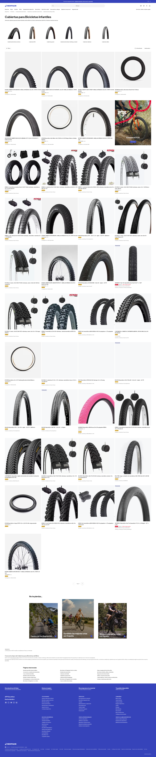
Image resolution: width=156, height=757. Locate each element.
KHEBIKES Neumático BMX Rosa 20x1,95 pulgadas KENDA (92, 427)
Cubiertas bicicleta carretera (14, 41)
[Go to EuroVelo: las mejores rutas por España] (91, 636)
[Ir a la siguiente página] (82, 583)
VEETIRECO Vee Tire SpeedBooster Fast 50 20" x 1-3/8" (128, 282)
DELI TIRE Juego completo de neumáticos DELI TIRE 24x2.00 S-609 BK (132, 476)
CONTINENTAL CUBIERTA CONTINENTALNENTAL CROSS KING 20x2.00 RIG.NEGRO (132, 332)
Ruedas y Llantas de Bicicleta (29, 677)
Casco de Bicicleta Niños (28, 673)
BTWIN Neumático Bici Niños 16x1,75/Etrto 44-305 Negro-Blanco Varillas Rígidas (59, 139)
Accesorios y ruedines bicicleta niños (31, 672)
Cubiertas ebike (105, 41)
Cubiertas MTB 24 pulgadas (66, 677)
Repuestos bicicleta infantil (103, 673)
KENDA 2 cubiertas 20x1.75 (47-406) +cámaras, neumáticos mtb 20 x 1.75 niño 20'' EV (60, 188)
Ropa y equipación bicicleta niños (104, 670)
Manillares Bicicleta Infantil (29, 675)
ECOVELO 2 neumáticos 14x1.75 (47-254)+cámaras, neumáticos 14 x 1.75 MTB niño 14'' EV (59, 476)
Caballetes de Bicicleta (65, 675)
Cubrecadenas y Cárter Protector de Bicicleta (107, 677)
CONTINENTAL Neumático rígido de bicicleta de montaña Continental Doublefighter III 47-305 (22, 476)
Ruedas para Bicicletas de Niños (30, 670)
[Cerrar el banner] (150, 1)
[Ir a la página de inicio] (10, 6)
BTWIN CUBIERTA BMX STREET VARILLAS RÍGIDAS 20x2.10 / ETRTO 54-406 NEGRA (96, 90)
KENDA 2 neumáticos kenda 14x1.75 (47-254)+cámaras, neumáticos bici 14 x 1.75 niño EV (132, 428)
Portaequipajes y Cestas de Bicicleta (31, 679)
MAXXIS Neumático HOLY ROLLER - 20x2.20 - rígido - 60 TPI (129, 380)
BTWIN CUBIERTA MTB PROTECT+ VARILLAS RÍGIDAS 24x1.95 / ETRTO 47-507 (22, 572)
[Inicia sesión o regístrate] (146, 5)
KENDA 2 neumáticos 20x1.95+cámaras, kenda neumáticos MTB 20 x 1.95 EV (59, 332)
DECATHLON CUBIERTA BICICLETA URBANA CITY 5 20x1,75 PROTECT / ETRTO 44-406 (22, 139)
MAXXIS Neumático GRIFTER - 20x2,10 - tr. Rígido (53, 427)
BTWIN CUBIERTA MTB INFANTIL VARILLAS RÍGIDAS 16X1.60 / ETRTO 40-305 (95, 139)
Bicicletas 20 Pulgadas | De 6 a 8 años (68, 679)
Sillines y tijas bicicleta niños (103, 675)
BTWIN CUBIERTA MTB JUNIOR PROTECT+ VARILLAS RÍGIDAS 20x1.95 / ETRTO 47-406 (59, 283)
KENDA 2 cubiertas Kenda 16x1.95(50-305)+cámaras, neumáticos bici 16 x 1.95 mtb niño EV (96, 188)
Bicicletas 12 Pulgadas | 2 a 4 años (30, 680)
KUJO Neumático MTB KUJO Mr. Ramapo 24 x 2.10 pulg (91, 380)
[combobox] (148, 48)
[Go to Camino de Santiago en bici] (55, 636)
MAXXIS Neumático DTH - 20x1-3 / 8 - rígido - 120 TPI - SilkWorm (93, 235)
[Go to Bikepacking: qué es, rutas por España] (124, 636)
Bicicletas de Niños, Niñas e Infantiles (105, 672)
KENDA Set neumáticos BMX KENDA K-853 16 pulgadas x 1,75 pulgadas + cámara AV (96, 524)
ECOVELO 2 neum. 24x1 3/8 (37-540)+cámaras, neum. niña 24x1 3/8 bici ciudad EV (22, 283)
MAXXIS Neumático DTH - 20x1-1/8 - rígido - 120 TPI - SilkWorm (20, 427)
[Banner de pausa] (148, 1)
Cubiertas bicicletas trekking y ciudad (68, 41)
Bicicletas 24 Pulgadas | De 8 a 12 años (68, 670)
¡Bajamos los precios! (66, 9)
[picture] (23, 70)
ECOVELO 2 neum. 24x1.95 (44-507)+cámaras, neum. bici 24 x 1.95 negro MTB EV (22, 332)
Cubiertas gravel (50, 41)
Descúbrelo (133, 141)
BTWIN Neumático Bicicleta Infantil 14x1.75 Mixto (127, 89)
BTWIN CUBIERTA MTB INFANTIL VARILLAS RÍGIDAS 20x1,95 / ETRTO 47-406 (23, 89)
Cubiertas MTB (32, 41)
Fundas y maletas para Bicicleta (104, 679)
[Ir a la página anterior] (73, 583)
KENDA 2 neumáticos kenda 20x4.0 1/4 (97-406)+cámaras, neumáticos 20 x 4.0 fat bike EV (22, 188)
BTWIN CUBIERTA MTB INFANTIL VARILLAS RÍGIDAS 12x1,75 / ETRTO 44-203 (60, 235)
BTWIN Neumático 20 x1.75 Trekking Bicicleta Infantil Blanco (19, 380)
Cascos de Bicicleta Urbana (66, 680)
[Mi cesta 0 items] (149, 5)
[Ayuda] (143, 5)
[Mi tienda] (140, 5)
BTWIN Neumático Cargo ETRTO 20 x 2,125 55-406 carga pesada (20, 523)
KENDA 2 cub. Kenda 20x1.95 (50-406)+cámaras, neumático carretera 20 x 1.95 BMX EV (23, 236)
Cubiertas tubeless (87, 41)
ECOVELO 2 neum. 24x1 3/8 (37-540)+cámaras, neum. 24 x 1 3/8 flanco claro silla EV (132, 188)
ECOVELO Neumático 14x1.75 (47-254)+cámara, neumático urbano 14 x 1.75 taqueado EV (95, 476)
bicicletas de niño (15, 657)
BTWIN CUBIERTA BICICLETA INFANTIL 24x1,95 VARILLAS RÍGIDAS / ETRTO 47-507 (59, 90)
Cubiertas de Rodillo (64, 673)
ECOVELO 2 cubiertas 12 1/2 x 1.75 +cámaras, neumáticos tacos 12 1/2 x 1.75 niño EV (59, 381)
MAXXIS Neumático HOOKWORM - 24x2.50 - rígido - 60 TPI (92, 282)
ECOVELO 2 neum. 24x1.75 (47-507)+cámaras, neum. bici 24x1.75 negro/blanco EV (131, 236)
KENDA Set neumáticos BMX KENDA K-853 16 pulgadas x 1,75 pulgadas (95, 331)
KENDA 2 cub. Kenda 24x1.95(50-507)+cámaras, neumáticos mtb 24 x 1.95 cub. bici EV (59, 524)
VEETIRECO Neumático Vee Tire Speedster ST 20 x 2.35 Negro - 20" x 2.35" (132, 524)
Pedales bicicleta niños (65, 672)
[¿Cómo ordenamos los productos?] (135, 48)
